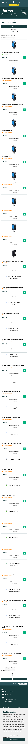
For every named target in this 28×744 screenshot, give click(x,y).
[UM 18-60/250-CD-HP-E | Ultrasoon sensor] (14, 462)
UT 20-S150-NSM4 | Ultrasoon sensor (11, 391)
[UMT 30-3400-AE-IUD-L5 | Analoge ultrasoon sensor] (14, 619)
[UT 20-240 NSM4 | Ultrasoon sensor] (14, 201)
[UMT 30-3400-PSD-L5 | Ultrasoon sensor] (14, 646)
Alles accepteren (14, 739)
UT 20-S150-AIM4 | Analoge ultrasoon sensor (12, 339)
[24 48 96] (7, 35)
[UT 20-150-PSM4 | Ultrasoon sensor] (14, 45)
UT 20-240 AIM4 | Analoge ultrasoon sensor (12, 156)
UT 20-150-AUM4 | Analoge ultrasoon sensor (12, 104)
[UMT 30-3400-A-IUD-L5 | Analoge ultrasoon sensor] (14, 592)
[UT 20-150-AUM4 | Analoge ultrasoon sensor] (14, 97)
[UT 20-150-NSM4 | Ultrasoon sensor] (14, 123)
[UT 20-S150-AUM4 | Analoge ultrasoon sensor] (14, 358)
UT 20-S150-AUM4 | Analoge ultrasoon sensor (13, 365)
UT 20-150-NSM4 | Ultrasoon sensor (10, 130)
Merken (18, 707)
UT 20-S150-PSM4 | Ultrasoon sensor (11, 417)
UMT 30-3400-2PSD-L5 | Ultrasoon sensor (12, 574)
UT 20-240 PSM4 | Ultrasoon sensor (10, 235)
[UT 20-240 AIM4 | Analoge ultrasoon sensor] (14, 149)
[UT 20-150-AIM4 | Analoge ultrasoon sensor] (14, 71)
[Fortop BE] (7, 11)
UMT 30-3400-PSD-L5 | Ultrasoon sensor (11, 653)
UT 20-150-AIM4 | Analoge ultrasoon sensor (12, 78)
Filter (15, 26)
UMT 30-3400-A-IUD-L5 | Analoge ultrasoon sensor (14, 600)
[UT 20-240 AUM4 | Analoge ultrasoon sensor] (14, 175)
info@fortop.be (18, 2)
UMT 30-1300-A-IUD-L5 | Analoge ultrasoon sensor (14, 522)
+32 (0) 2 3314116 (8, 2)
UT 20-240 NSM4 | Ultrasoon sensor (10, 209)
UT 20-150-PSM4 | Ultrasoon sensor (10, 52)
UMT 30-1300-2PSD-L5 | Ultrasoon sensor (12, 495)
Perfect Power (6, 707)
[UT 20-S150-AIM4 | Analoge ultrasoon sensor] (14, 332)
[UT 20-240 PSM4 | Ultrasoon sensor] (14, 227)
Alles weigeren (6, 737)
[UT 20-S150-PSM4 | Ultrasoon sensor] (14, 410)
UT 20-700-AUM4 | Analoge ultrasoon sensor (12, 287)
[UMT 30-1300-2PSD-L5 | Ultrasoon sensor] (14, 488)
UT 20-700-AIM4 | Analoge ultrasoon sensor (12, 261)
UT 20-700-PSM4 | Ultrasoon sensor (10, 313)
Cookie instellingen (14, 735)
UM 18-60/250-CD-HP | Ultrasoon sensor (11, 443)
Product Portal (22, 683)
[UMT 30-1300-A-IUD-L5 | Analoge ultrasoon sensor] (14, 514)
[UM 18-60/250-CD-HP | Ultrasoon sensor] (14, 436)
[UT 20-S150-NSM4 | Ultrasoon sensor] (14, 384)
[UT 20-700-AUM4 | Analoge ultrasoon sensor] (14, 280)
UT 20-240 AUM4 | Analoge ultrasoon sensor (12, 183)
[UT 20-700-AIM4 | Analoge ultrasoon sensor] (14, 253)
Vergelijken (14, 62)
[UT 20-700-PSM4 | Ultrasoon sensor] (14, 306)
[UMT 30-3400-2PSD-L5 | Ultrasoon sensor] (14, 566)
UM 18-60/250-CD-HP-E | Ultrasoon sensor (12, 469)
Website (23, 2)
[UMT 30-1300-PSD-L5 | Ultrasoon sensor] (14, 540)
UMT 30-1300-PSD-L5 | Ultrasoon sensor (11, 548)
